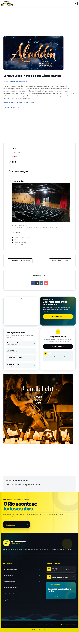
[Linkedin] (41, 283)
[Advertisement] (39, 22)
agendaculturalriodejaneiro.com (68, 624)
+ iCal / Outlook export (60, 261)
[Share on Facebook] (33, 283)
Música (16, 240)
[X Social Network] (37, 283)
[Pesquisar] (71, 3)
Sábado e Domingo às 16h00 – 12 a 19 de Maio (18, 103)
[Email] (46, 283)
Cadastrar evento (58, 346)
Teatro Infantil (18, 244)
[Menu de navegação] (75, 3)
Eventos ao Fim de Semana (23, 238)
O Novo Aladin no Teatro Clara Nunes (15, 82)
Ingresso (15, 176)
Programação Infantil (21, 242)
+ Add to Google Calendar (20, 261)
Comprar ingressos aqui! (11, 107)
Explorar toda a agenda (10, 557)
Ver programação (58, 316)
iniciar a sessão (17, 485)
